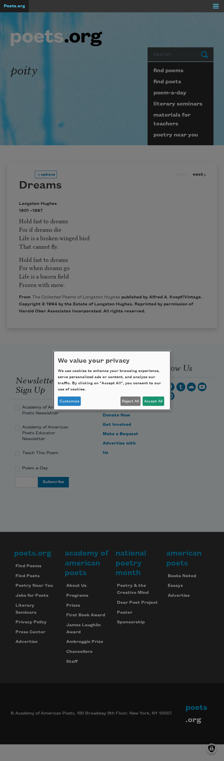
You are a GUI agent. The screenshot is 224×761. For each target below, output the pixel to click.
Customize (69, 401)
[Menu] (216, 6)
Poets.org (14, 6)
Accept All (153, 401)
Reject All (130, 401)
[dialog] (112, 380)
